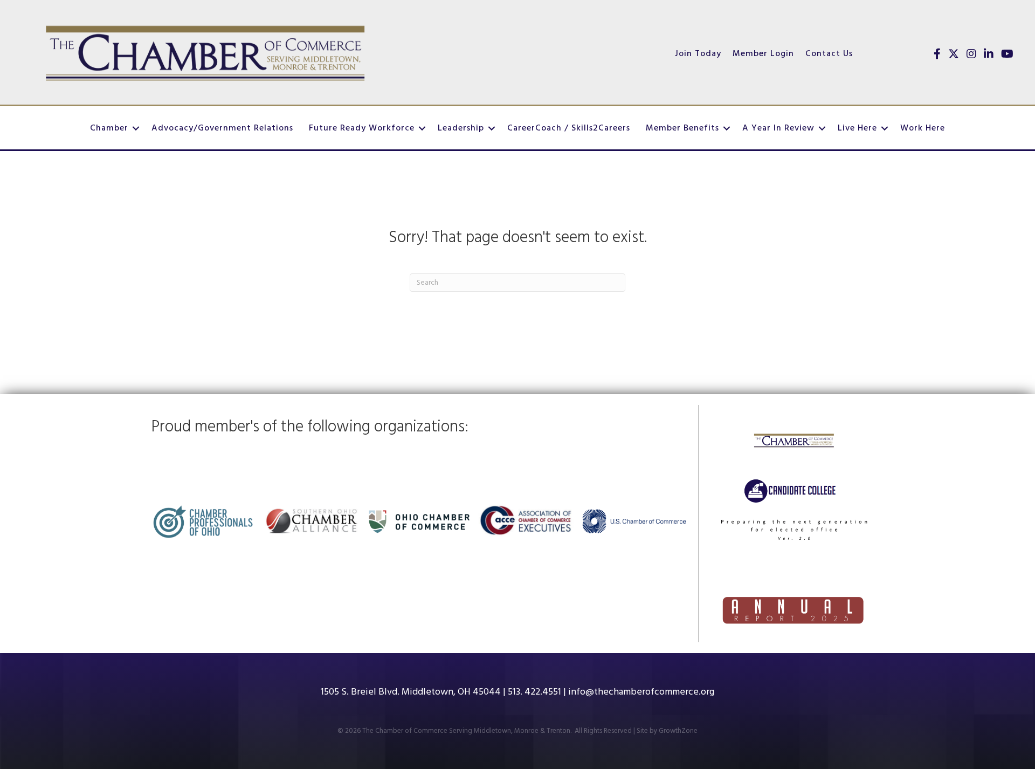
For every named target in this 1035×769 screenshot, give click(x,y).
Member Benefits (682, 128)
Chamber (109, 128)
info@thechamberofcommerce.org (641, 692)
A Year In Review (778, 128)
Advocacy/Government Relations (222, 128)
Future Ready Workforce (362, 128)
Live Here (857, 128)
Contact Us (829, 54)
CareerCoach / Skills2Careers (568, 128)
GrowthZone (678, 731)
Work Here (922, 128)
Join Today (698, 54)
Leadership (461, 128)
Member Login (763, 54)
